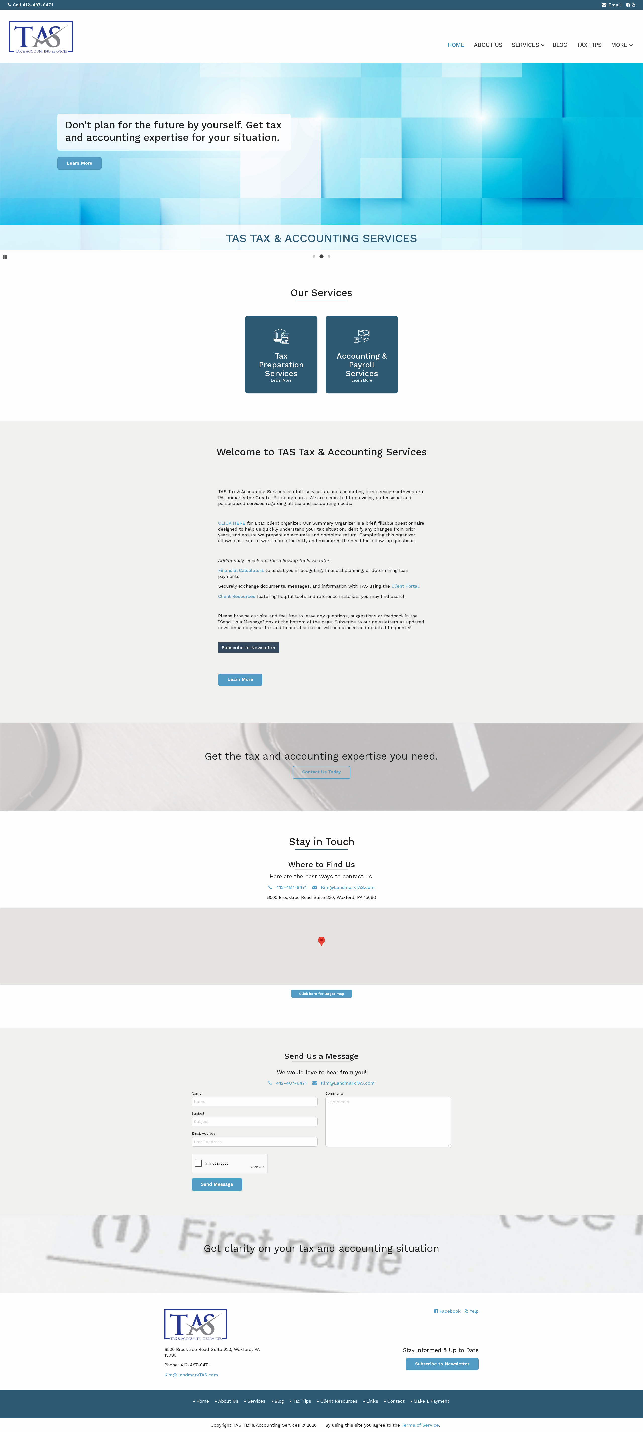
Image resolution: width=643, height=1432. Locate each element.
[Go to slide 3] (329, 256)
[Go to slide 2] (321, 256)
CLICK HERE (231, 523)
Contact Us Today (321, 771)
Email (614, 4)
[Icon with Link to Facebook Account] (628, 4)
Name (196, 1093)
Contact (396, 1401)
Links (372, 1401)
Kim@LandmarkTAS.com (347, 887)
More (619, 45)
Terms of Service (420, 1425)
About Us (488, 45)
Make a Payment (431, 1401)
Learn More (240, 679)
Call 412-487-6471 (33, 4)
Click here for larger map (321, 994)
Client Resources (236, 596)
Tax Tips (589, 45)
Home (456, 45)
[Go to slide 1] (313, 256)
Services (525, 45)
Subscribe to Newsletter (249, 647)
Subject (198, 1113)
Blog (560, 45)
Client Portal (405, 586)
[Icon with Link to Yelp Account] (633, 4)
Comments (334, 1093)
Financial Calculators (241, 570)
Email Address (204, 1133)
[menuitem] (456, 44)
